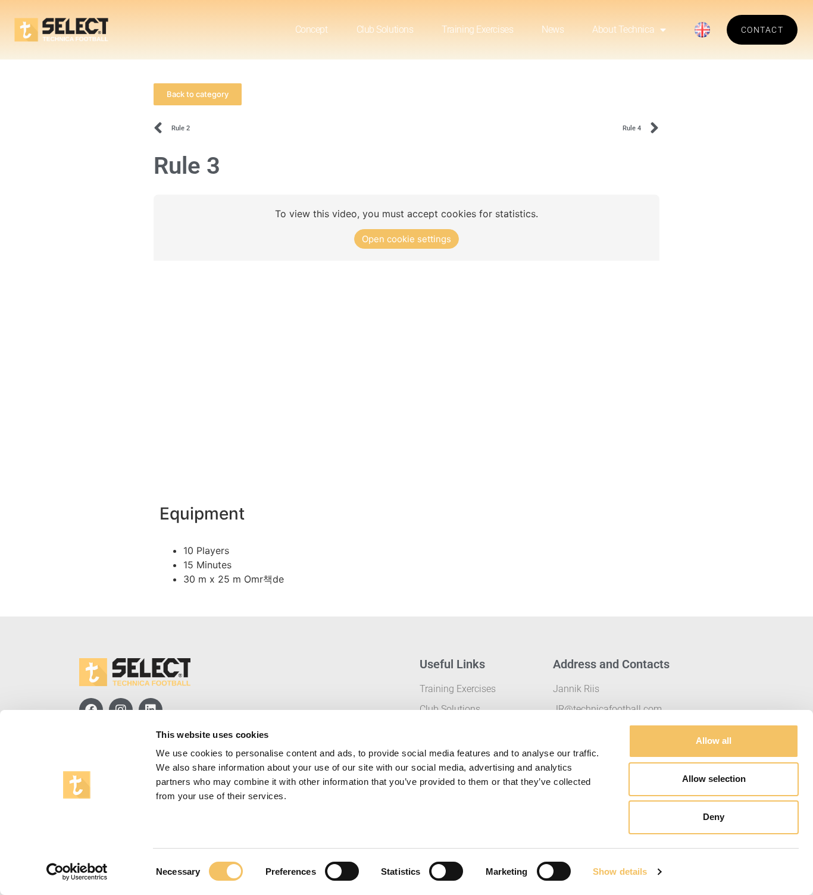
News (553, 29)
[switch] (342, 871)
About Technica (623, 29)
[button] (198, 94)
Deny (713, 817)
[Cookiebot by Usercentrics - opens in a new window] (77, 872)
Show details (620, 871)
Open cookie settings (406, 239)
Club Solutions (385, 29)
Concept (311, 29)
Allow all (713, 741)
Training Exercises (477, 29)
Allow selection (714, 779)
